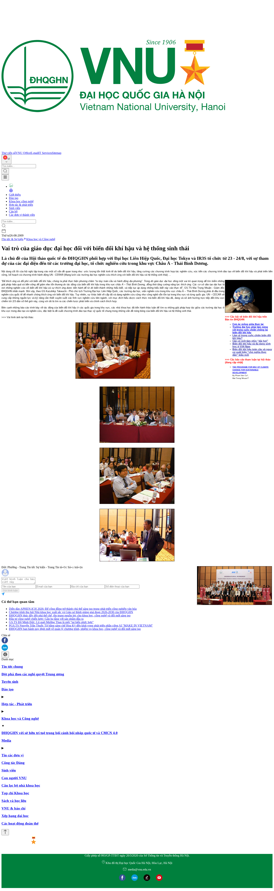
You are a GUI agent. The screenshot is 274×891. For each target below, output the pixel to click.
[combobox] (6, 159)
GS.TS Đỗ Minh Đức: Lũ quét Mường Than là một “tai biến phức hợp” (51, 622)
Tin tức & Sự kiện (12, 239)
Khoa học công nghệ (21, 201)
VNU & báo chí (13, 808)
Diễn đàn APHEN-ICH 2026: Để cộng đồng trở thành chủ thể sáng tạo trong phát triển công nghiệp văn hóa (73, 608)
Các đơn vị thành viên (22, 214)
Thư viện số (8, 152)
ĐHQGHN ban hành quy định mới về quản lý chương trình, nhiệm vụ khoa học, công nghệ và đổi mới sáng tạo (75, 628)
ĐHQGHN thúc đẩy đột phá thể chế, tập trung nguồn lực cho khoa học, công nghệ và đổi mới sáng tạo (69, 615)
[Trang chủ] (113, 149)
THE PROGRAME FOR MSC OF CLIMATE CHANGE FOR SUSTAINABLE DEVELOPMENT (250, 370)
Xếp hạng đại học (15, 816)
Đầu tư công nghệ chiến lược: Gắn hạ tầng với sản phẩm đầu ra (46, 618)
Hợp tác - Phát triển (16, 704)
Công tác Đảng (13, 763)
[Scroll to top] (5, 832)
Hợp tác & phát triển (21, 204)
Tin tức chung (12, 666)
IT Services (45, 152)
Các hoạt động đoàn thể (19, 823)
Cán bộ (13, 211)
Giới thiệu (15, 194)
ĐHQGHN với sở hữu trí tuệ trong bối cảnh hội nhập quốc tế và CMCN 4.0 (59, 733)
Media (6, 740)
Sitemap (56, 152)
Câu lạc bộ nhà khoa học (20, 785)
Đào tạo (13, 198)
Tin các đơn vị (12, 755)
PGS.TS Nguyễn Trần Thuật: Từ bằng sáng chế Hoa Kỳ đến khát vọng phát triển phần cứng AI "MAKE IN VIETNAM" (81, 625)
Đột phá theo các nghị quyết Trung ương (32, 674)
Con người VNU (14, 778)
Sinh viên (14, 208)
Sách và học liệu (13, 801)
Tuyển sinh (9, 682)
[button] (137, 640)
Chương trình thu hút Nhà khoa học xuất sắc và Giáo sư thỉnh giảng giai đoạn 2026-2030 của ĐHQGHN (71, 612)
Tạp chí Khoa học (15, 793)
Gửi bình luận (10, 590)
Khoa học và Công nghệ (40, 239)
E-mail (34, 152)
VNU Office (23, 152)
